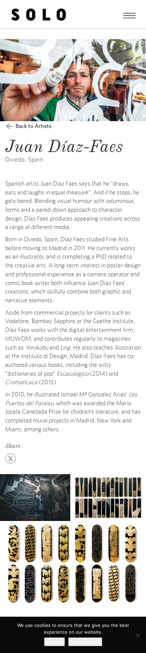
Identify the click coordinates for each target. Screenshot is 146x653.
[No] (137, 635)
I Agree (54, 642)
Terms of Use (85, 642)
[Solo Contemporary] (38, 14)
